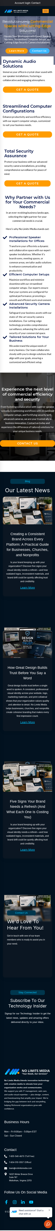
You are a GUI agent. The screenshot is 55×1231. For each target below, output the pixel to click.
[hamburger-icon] (45, 11)
